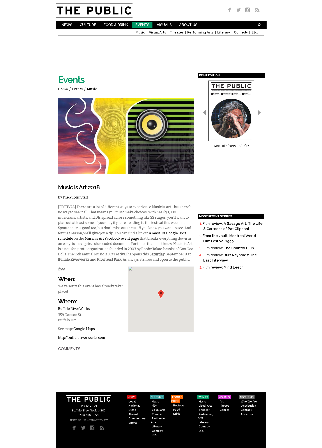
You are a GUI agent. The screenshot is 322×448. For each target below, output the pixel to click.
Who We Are (249, 401)
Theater (176, 32)
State (132, 409)
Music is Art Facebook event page (112, 238)
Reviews (178, 405)
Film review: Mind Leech (223, 267)
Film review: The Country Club (228, 248)
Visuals (164, 25)
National (134, 405)
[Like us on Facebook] (230, 10)
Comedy (241, 32)
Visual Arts (157, 32)
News (67, 25)
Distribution (248, 405)
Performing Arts (200, 32)
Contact (246, 409)
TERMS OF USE (78, 420)
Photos (224, 405)
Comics (224, 409)
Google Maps (84, 329)
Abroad (133, 414)
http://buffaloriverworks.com (81, 338)
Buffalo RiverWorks (74, 309)
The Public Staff (75, 197)
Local (132, 401)
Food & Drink (116, 25)
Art (222, 401)
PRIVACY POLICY (98, 420)
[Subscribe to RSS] (256, 10)
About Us (188, 25)
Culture (88, 25)
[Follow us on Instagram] (247, 10)
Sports (133, 422)
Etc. (255, 32)
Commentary (137, 418)
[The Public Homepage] (99, 11)
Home (63, 89)
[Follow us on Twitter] (238, 10)
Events (142, 25)
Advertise (247, 414)
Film (154, 405)
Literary (223, 32)
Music (140, 32)
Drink (176, 413)
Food (176, 409)
